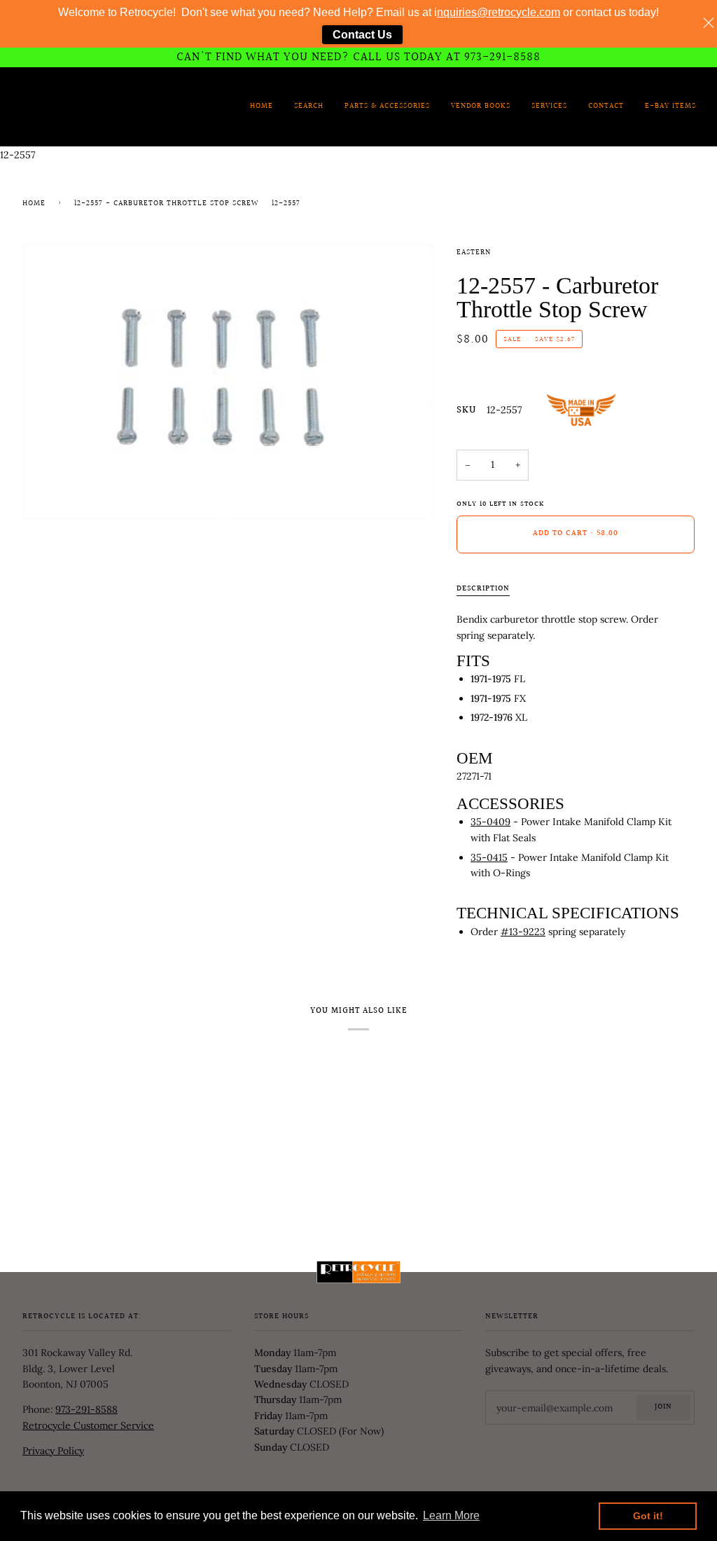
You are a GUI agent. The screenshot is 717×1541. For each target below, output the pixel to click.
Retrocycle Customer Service (88, 1425)
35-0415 (489, 857)
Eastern (474, 253)
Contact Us (362, 35)
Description (483, 589)
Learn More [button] (451, 1515)
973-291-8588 (86, 1409)
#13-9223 (523, 931)
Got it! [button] (648, 1515)
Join (663, 1407)
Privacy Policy (53, 1450)
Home (34, 204)
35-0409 (490, 821)
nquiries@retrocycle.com (498, 12)
